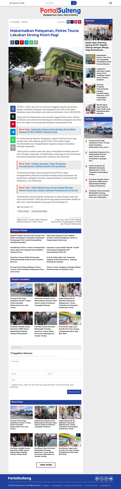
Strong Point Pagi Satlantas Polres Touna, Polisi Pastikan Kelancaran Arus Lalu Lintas (27, 269)
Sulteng (19, 38)
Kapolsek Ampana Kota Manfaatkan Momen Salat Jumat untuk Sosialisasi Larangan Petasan (46, 424)
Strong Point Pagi (39, 211)
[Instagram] (75, 22)
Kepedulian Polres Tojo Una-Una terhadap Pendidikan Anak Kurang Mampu (104, 59)
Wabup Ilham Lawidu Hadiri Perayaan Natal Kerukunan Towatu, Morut (32, 219)
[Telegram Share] (26, 42)
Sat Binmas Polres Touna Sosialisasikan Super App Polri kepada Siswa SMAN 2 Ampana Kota (27, 250)
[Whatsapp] (31, 42)
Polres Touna (23, 211)
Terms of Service (91, 485)
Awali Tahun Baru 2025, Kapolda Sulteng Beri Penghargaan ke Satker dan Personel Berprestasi (66, 220)
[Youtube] (79, 22)
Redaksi (46, 485)
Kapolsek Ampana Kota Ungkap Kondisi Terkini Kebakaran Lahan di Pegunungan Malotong (62, 238)
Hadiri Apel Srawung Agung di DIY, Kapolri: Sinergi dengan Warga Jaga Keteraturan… (97, 46)
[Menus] (110, 3)
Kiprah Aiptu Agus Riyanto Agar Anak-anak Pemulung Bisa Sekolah (103, 109)
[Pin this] (22, 42)
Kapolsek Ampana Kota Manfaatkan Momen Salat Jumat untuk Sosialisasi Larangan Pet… (99, 156)
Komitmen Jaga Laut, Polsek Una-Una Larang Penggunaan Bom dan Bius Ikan (69, 451)
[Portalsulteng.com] (60, 12)
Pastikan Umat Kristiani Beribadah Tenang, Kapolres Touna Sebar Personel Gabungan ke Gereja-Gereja (45, 331)
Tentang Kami (57, 485)
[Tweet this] (17, 42)
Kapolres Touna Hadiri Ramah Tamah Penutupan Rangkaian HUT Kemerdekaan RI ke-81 (63, 250)
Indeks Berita (105, 485)
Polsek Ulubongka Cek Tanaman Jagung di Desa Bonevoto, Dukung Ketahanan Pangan (62, 259)
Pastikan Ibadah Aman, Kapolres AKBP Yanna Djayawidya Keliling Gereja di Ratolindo (20, 451)
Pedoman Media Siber (73, 485)
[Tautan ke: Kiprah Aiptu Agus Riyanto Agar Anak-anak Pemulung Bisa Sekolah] (90, 108)
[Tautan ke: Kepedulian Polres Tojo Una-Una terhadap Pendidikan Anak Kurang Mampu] (90, 59)
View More (46, 465)
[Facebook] (68, 22)
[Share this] (12, 42)
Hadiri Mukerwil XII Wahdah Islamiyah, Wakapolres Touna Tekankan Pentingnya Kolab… (98, 170)
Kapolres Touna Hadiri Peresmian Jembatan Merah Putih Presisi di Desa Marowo (26, 259)
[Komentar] (36, 42)
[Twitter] (72, 22)
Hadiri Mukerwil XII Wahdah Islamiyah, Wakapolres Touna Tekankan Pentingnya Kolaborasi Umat (68, 302)
